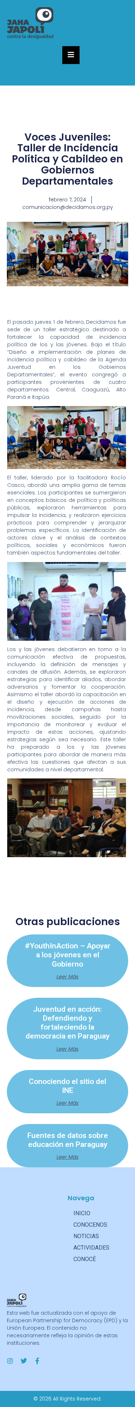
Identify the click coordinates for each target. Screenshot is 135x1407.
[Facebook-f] (37, 1361)
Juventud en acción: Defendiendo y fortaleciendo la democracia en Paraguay (67, 1023)
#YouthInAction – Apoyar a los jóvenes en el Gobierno (68, 955)
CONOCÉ (84, 1259)
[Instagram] (10, 1361)
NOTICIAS (86, 1236)
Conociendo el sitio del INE (67, 1086)
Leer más (67, 976)
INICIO (81, 1213)
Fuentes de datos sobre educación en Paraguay (67, 1140)
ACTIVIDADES (91, 1247)
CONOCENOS (90, 1224)
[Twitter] (24, 1361)
